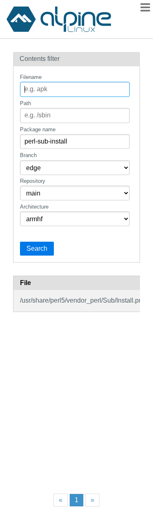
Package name (37, 129)
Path (25, 103)
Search (37, 248)
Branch (28, 155)
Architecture (34, 207)
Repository (32, 181)
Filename (31, 77)
